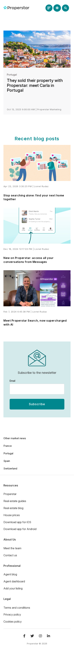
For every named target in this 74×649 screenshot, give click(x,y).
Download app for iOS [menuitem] (17, 522)
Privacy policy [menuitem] (12, 614)
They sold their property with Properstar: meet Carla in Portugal (35, 85)
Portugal (12, 74)
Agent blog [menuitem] (10, 574)
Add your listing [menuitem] (13, 588)
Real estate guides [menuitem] (14, 501)
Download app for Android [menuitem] (19, 529)
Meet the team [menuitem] (12, 548)
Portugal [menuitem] (8, 453)
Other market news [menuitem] (14, 438)
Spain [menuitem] (6, 461)
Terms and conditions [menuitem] (16, 607)
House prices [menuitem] (11, 515)
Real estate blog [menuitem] (13, 508)
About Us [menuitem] (9, 539)
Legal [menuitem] (7, 599)
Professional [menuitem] (11, 565)
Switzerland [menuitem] (10, 468)
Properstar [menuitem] (10, 494)
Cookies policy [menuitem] (12, 621)
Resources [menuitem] (10, 485)
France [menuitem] (7, 445)
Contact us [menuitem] (10, 555)
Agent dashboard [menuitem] (14, 581)
